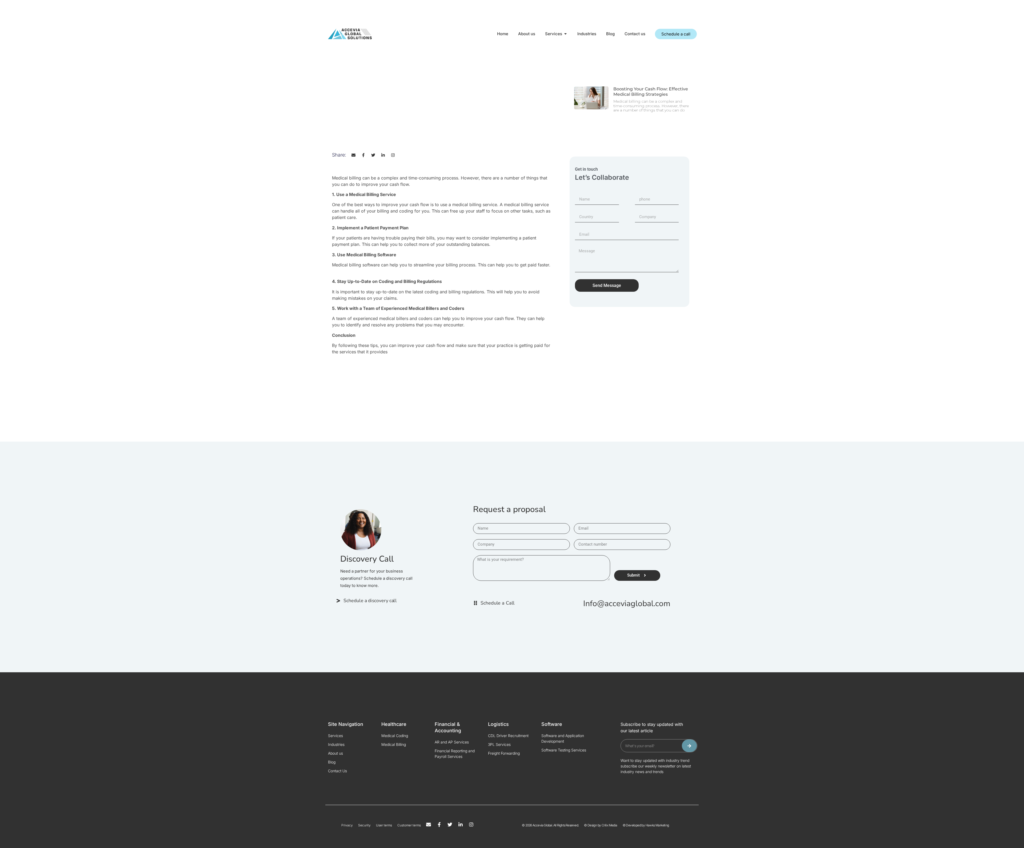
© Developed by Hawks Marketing (646, 825)
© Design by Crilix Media (600, 825)
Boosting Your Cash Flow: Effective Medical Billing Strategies (650, 91)
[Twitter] (373, 155)
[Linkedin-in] (383, 155)
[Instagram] (393, 155)
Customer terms (409, 825)
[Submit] (689, 745)
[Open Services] (565, 34)
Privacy (347, 825)
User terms (384, 825)
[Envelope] (353, 155)
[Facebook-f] (363, 155)
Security (364, 825)
